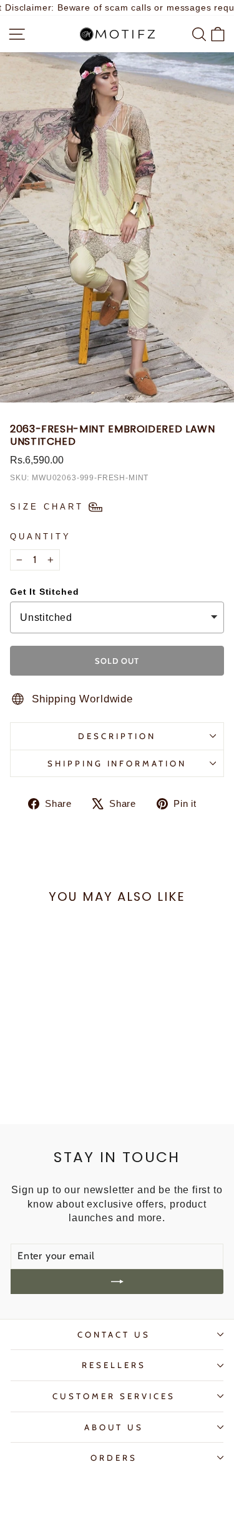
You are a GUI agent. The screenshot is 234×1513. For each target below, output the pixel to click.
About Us (114, 1427)
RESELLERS (114, 1365)
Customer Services (113, 1396)
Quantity (40, 536)
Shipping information (117, 763)
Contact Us (113, 1334)
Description (117, 736)
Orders (113, 1458)
